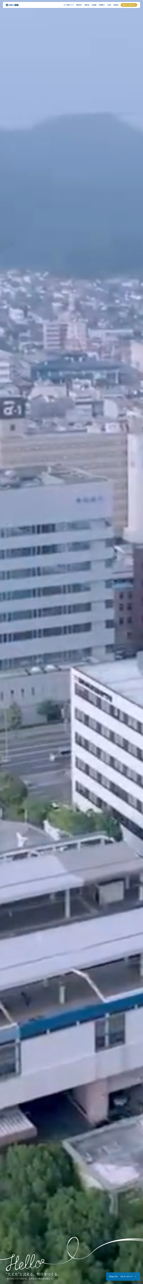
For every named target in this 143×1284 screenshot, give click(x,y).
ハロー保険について (68, 5)
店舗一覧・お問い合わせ (129, 5)
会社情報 (94, 5)
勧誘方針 (87, 5)
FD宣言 (109, 5)
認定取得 (116, 5)
